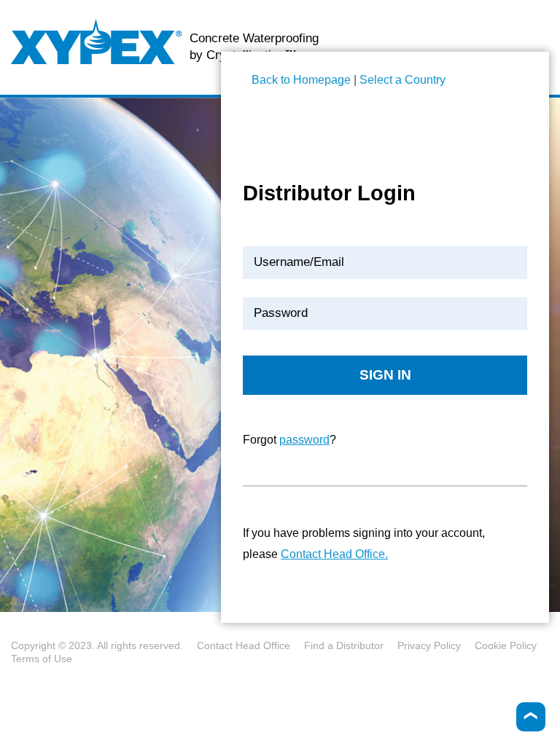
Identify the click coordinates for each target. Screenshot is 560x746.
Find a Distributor (344, 645)
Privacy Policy (429, 645)
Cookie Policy (506, 645)
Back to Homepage (301, 80)
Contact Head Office (243, 645)
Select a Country (402, 80)
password (304, 439)
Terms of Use (41, 658)
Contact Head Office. (334, 554)
